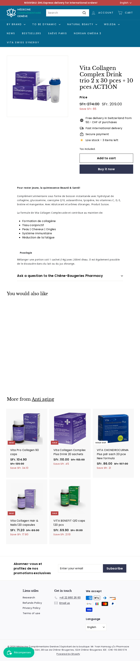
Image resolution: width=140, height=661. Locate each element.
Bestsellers (31, 33)
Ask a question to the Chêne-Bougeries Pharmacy (60, 275)
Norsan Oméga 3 (87, 33)
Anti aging (43, 399)
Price (83, 97)
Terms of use (31, 613)
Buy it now (106, 169)
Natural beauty (81, 24)
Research (29, 597)
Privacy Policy (31, 608)
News (11, 33)
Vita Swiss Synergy (23, 42)
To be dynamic (45, 24)
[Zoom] (37, 86)
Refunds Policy (32, 603)
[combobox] (67, 12)
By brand (15, 24)
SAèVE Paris (57, 33)
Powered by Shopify (68, 654)
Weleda (110, 24)
